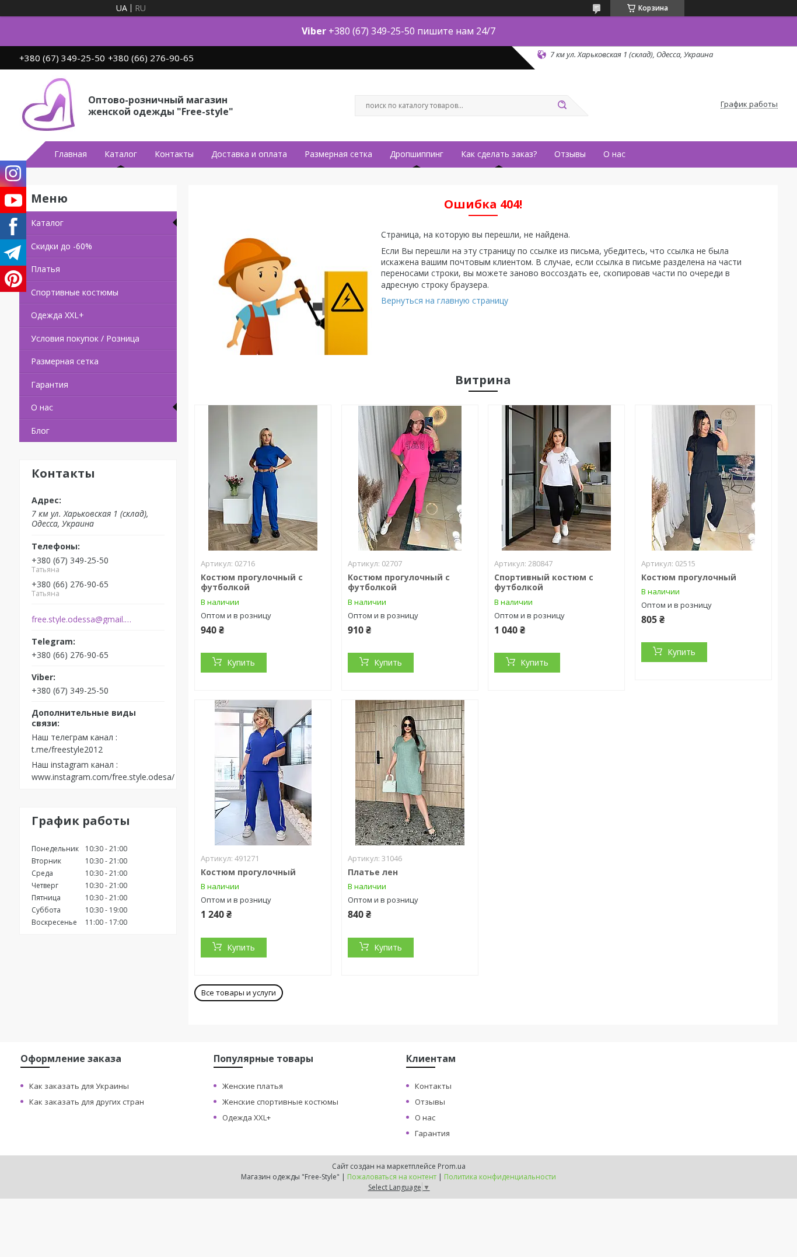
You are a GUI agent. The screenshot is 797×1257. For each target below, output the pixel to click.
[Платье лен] (410, 773)
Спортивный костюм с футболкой (543, 582)
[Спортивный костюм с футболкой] (556, 478)
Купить (241, 662)
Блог (40, 430)
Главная (70, 154)
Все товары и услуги (238, 992)
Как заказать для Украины (79, 1086)
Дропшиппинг (416, 154)
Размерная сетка (338, 154)
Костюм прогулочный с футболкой (252, 582)
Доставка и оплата (249, 154)
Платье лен (373, 872)
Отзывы (570, 154)
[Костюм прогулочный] (703, 478)
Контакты (174, 154)
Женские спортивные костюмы (280, 1101)
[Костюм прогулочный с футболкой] (263, 478)
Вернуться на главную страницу (444, 300)
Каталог (120, 154)
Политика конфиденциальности (500, 1177)
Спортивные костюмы (74, 292)
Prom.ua (452, 1166)
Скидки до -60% (61, 246)
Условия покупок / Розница (85, 338)
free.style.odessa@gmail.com (83, 619)
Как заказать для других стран (86, 1101)
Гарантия (49, 384)
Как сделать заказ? (499, 154)
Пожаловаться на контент (391, 1177)
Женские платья (252, 1086)
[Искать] (562, 105)
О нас (614, 154)
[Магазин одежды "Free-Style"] (48, 104)
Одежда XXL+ (57, 315)
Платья (45, 268)
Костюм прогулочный (688, 577)
